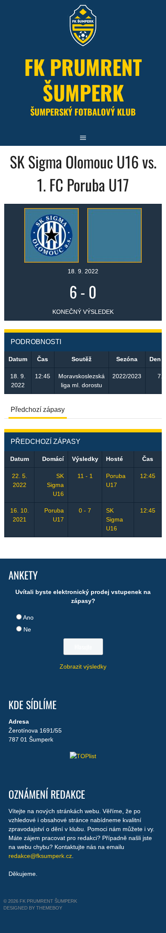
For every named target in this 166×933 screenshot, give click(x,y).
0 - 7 (85, 510)
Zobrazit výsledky (83, 666)
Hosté (114, 458)
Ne (27, 629)
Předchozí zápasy (38, 409)
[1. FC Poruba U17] (114, 234)
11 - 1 (85, 475)
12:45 (147, 475)
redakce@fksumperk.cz (40, 855)
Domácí (53, 458)
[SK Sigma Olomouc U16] (51, 234)
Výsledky (85, 458)
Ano (28, 617)
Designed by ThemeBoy (32, 907)
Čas (147, 458)
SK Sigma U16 (55, 484)
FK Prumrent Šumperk (83, 79)
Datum (19, 458)
